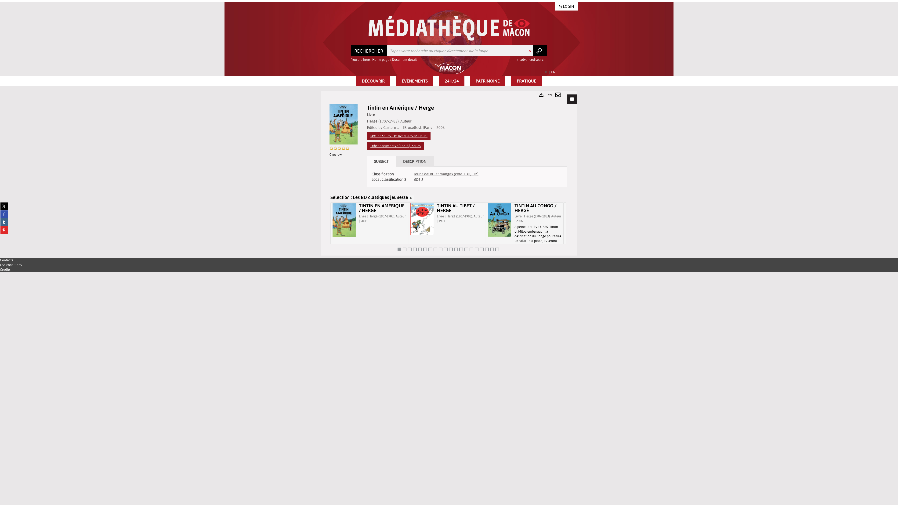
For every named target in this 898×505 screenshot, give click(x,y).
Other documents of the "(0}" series (395, 146)
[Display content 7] (430, 249)
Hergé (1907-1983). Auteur (389, 121)
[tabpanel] (449, 173)
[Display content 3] (410, 249)
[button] (373, 81)
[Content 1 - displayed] (399, 249)
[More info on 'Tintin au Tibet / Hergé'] (421, 218)
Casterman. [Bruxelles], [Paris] (408, 127)
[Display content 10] (446, 249)
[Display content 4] (415, 249)
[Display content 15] (471, 249)
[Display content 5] (420, 249)
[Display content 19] (492, 249)
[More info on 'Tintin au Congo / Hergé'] (499, 220)
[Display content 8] (435, 249)
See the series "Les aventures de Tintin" (398, 136)
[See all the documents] (411, 198)
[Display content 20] (497, 249)
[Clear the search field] (530, 50)
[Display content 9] (440, 249)
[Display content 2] (404, 249)
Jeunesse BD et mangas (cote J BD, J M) (446, 174)
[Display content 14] (466, 249)
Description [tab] (415, 161)
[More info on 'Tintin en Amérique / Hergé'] (344, 220)
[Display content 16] (476, 249)
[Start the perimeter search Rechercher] (540, 50)
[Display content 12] (456, 249)
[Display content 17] (482, 249)
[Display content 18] (487, 249)
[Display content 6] (425, 249)
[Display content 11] (451, 249)
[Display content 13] (461, 249)
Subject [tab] (381, 161)
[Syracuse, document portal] (449, 28)
